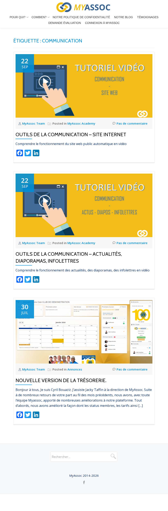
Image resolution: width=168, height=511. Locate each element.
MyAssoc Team (34, 123)
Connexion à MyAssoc (102, 23)
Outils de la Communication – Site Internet (71, 134)
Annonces (74, 369)
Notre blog (123, 17)
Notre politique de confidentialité (81, 17)
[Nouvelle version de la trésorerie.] (84, 331)
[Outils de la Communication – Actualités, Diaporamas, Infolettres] (84, 205)
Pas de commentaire (132, 123)
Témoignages (147, 17)
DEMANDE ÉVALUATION (64, 23)
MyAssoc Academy (81, 123)
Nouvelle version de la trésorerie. (61, 380)
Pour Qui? (17, 17)
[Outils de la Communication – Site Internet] (84, 86)
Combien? (39, 17)
